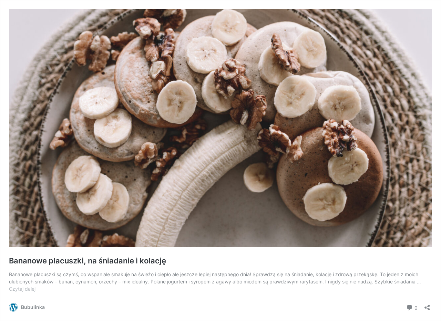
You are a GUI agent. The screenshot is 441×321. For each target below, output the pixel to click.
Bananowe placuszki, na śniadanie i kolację (87, 260)
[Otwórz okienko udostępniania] (427, 305)
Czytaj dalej (22, 289)
